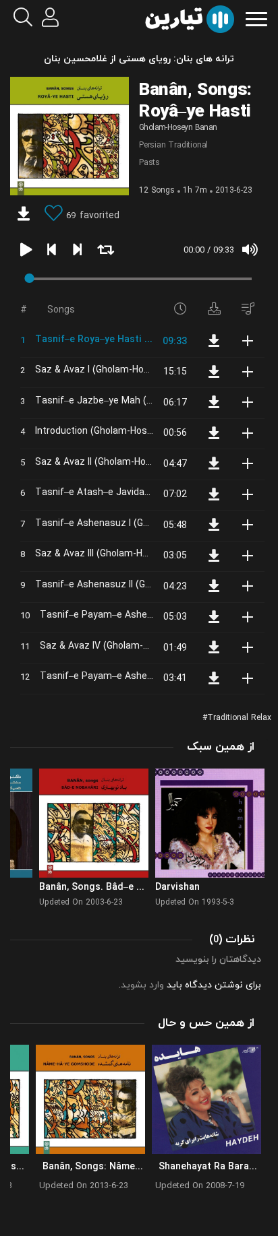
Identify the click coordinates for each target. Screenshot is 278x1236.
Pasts (149, 163)
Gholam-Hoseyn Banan (178, 128)
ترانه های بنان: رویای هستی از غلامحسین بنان (139, 59)
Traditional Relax (239, 718)
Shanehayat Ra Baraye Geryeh (212, 1167)
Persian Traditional (173, 145)
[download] (23, 215)
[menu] (256, 18)
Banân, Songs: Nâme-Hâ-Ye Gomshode (95, 1167)
